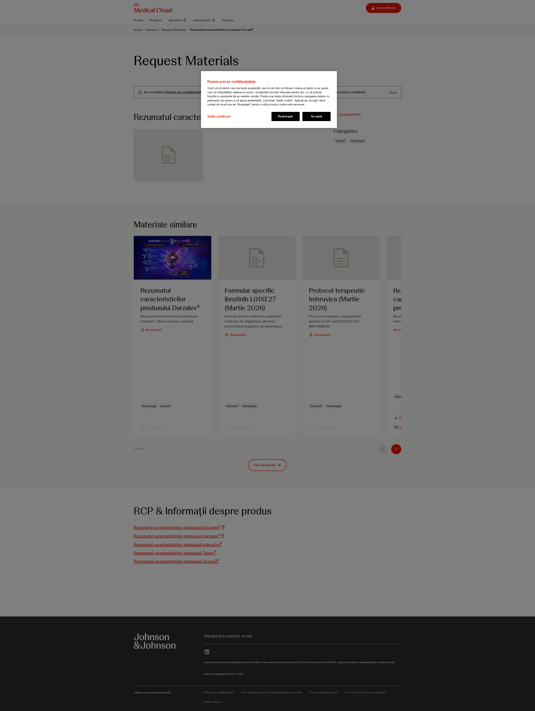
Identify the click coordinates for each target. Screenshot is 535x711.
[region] (269, 99)
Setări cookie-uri (219, 116)
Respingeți (285, 116)
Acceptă (316, 116)
